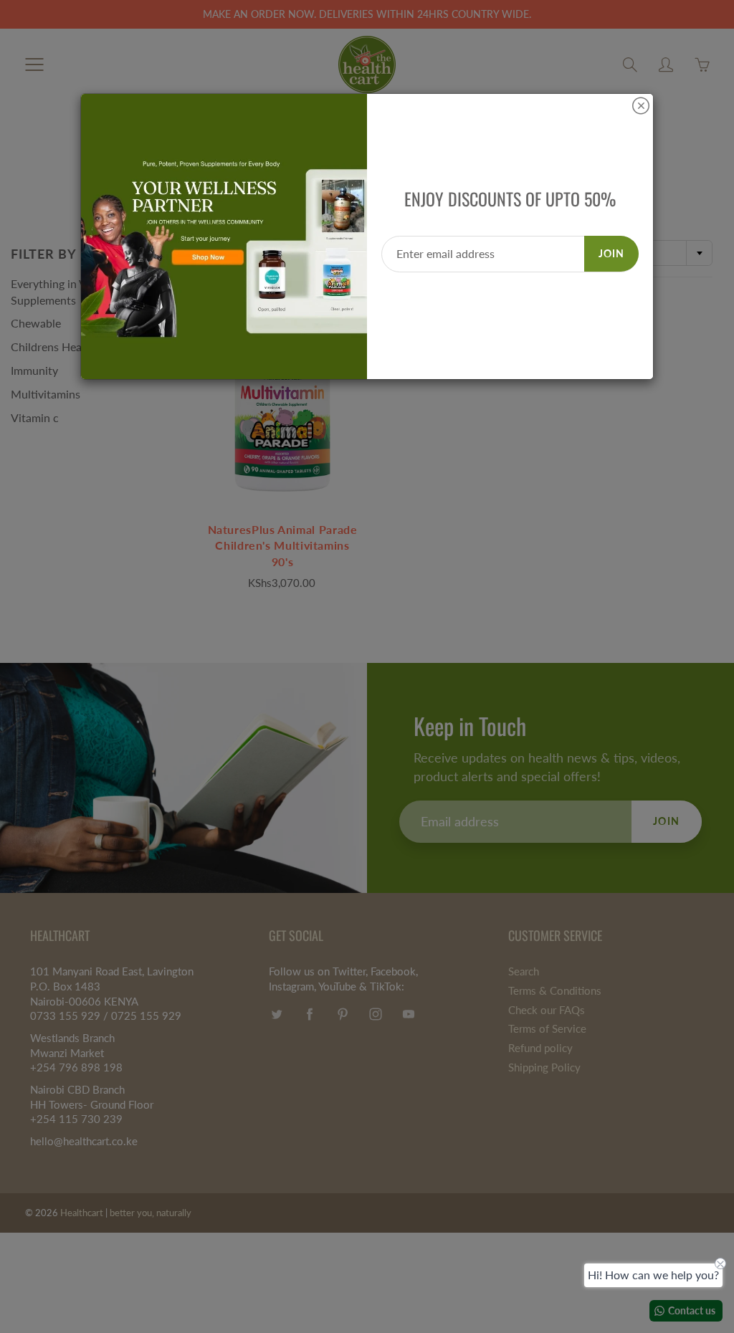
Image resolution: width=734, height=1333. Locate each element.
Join (611, 253)
